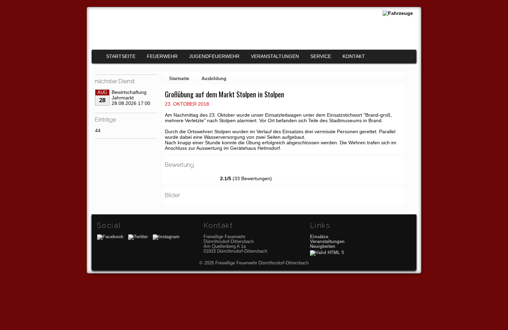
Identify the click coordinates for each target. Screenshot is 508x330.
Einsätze (319, 236)
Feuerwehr (162, 56)
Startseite (120, 56)
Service (320, 56)
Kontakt (353, 56)
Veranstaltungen (275, 56)
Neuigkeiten (322, 246)
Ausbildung (213, 78)
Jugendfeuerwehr (214, 56)
